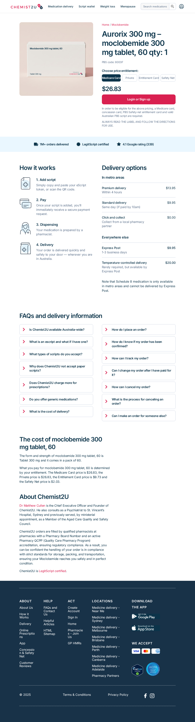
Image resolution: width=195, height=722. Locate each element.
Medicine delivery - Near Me (106, 609)
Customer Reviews (26, 664)
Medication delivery (60, 6)
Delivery (25, 624)
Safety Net (168, 77)
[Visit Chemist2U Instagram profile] (152, 695)
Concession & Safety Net (26, 653)
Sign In (73, 617)
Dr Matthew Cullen (32, 505)
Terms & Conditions (77, 695)
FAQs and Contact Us (50, 611)
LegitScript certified (52, 571)
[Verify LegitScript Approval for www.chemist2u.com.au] (137, 669)
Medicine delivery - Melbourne (106, 628)
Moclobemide (120, 24)
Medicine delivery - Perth (106, 648)
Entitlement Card (149, 77)
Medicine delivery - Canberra (106, 658)
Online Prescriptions (27, 633)
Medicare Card (111, 77)
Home (105, 24)
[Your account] (181, 6)
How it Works (24, 615)
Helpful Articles (49, 622)
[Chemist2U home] (27, 6)
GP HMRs (74, 643)
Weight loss (107, 6)
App (22, 643)
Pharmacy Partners (105, 676)
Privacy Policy (118, 695)
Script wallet (87, 6)
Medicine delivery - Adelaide (106, 667)
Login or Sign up (138, 99)
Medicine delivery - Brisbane (106, 638)
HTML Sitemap (49, 632)
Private (129, 77)
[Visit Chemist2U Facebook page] (145, 695)
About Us (26, 607)
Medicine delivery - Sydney (106, 619)
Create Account (74, 609)
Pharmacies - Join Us (75, 633)
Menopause (128, 6)
